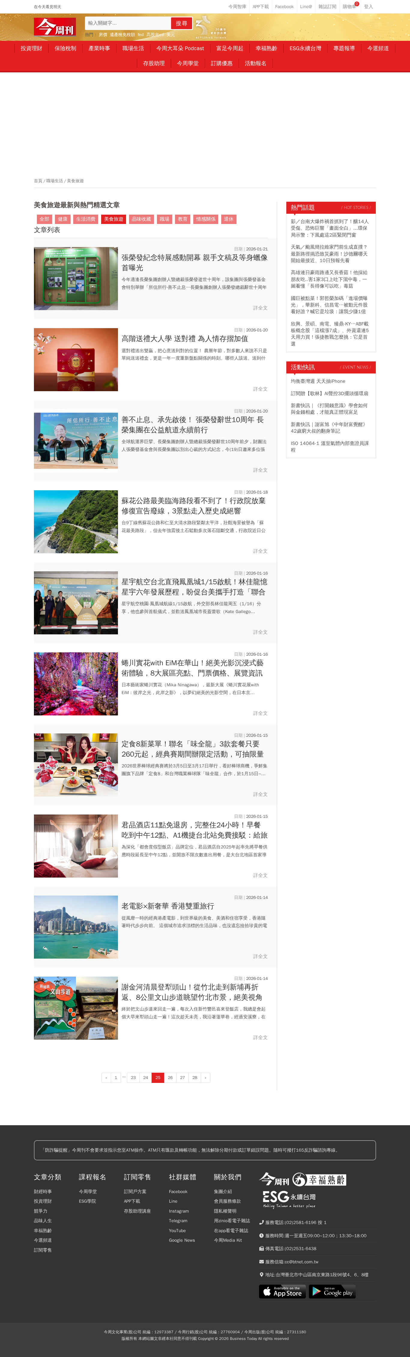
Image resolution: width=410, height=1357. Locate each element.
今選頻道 (43, 1240)
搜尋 (182, 23)
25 (157, 1077)
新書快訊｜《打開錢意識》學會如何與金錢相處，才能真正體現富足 (329, 409)
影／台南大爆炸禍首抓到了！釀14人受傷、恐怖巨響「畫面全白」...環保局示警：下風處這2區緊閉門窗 (330, 228)
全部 (44, 219)
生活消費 (85, 219)
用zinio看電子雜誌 (232, 1220)
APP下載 (132, 1201)
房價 (103, 34)
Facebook (178, 1191)
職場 (164, 219)
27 (182, 1077)
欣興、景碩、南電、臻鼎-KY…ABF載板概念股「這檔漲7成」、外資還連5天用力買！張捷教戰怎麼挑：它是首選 (330, 334)
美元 (171, 34)
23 (133, 1077)
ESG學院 (87, 1201)
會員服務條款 (227, 1201)
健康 (63, 219)
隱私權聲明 (225, 1211)
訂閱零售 (43, 1250)
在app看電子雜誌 (231, 1230)
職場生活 (54, 181)
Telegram (178, 1220)
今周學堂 (88, 1191)
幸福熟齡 (43, 1230)
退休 (229, 219)
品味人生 (43, 1220)
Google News (182, 1240)
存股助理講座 (137, 1211)
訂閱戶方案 (135, 1191)
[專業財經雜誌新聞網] (55, 27)
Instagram (179, 1211)
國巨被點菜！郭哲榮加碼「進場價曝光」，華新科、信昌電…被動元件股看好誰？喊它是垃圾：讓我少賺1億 (329, 305)
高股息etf (155, 34)
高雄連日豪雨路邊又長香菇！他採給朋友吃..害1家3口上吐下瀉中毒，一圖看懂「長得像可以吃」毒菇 (329, 279)
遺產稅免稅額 (122, 34)
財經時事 (43, 1191)
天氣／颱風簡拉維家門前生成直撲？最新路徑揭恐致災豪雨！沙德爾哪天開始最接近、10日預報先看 (329, 254)
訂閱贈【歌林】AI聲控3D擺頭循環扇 (329, 394)
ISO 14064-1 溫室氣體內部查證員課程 (330, 446)
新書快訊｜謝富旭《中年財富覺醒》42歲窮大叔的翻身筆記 (329, 428)
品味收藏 (141, 219)
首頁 (38, 181)
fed (141, 34)
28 (194, 1077)
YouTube (177, 1230)
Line (173, 1201)
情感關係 (206, 219)
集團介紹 (223, 1191)
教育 (183, 219)
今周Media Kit (228, 1240)
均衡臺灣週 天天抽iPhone (318, 381)
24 (145, 1077)
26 (170, 1077)
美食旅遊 (75, 181)
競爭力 (40, 1211)
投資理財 (43, 1201)
